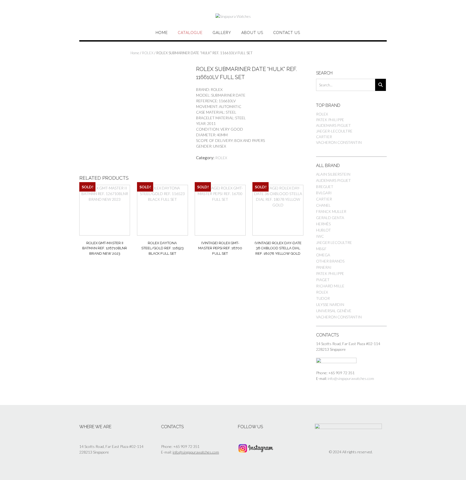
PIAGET (323, 279)
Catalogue (190, 32)
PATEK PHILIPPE (330, 119)
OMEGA (323, 255)
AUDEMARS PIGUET (333, 125)
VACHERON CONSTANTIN (339, 142)
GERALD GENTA (330, 217)
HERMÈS (323, 224)
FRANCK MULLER (331, 211)
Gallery (222, 32)
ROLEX (147, 53)
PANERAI (323, 267)
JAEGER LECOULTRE (334, 242)
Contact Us (286, 32)
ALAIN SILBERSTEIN (333, 174)
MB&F (321, 248)
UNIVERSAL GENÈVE (333, 310)
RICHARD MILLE (330, 286)
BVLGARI (324, 192)
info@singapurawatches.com (351, 378)
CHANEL (323, 205)
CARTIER (324, 136)
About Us (252, 32)
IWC (320, 236)
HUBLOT (323, 230)
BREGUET (324, 186)
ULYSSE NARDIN (330, 304)
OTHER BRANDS (330, 261)
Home (162, 32)
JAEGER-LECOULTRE (334, 131)
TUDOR (323, 298)
